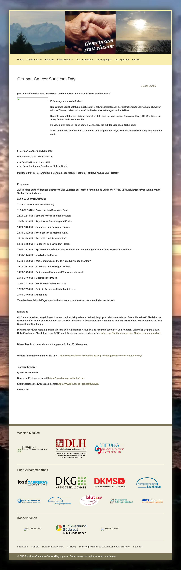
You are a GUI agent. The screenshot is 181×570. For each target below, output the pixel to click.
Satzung (71, 546)
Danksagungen (103, 59)
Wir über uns (32, 59)
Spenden (137, 546)
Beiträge (49, 59)
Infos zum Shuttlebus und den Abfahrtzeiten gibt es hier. (131, 333)
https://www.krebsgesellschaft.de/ (66, 378)
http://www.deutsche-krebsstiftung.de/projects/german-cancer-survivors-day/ (101, 355)
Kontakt (136, 59)
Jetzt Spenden (121, 59)
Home (20, 59)
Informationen (63, 59)
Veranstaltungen (84, 59)
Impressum (22, 546)
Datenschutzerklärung (53, 546)
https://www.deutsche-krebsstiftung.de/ (78, 384)
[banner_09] (90, 53)
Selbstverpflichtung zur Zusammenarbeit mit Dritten (104, 546)
